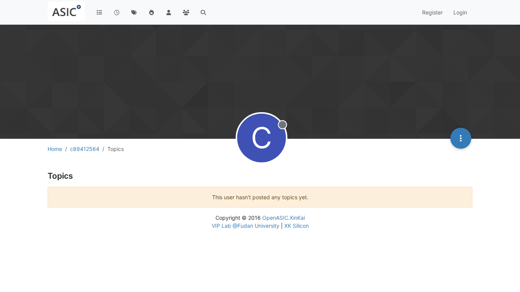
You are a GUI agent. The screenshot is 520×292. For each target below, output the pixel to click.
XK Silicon (296, 225)
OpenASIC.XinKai (283, 217)
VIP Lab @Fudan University (245, 225)
